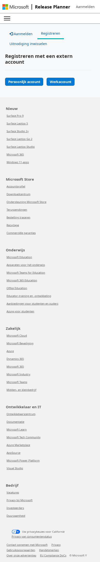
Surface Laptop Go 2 (19, 139)
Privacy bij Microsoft (20, 500)
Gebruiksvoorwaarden (21, 550)
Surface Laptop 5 (17, 123)
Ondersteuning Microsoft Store (26, 202)
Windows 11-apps (18, 162)
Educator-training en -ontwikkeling (29, 296)
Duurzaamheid (16, 515)
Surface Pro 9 (15, 115)
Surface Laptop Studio (21, 146)
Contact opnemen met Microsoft (27, 545)
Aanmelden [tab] (23, 33)
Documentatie (15, 421)
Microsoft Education (19, 257)
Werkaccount (60, 81)
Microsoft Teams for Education (26, 272)
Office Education (17, 288)
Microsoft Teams (17, 382)
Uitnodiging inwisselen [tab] (28, 43)
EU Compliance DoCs (53, 555)
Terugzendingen (17, 209)
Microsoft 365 (15, 154)
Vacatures (13, 492)
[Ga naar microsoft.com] (15, 7)
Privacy (56, 545)
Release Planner (52, 7)
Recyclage (13, 225)
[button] (85, 7)
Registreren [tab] (50, 33)
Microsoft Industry (18, 374)
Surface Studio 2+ (18, 131)
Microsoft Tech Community (24, 437)
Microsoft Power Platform (23, 460)
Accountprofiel (16, 186)
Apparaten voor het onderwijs (26, 265)
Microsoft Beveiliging (20, 343)
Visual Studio (15, 468)
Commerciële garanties (21, 233)
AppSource (13, 452)
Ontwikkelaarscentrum (21, 414)
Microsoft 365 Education (22, 280)
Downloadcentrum (18, 194)
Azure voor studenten (20, 311)
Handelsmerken (49, 550)
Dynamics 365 (15, 359)
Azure (10, 351)
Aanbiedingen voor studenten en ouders (32, 303)
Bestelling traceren (18, 217)
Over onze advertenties (21, 555)
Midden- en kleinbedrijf (21, 390)
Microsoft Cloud (17, 335)
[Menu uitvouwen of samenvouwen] (7, 18)
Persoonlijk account (24, 81)
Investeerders (15, 508)
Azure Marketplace (18, 445)
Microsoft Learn (17, 429)
